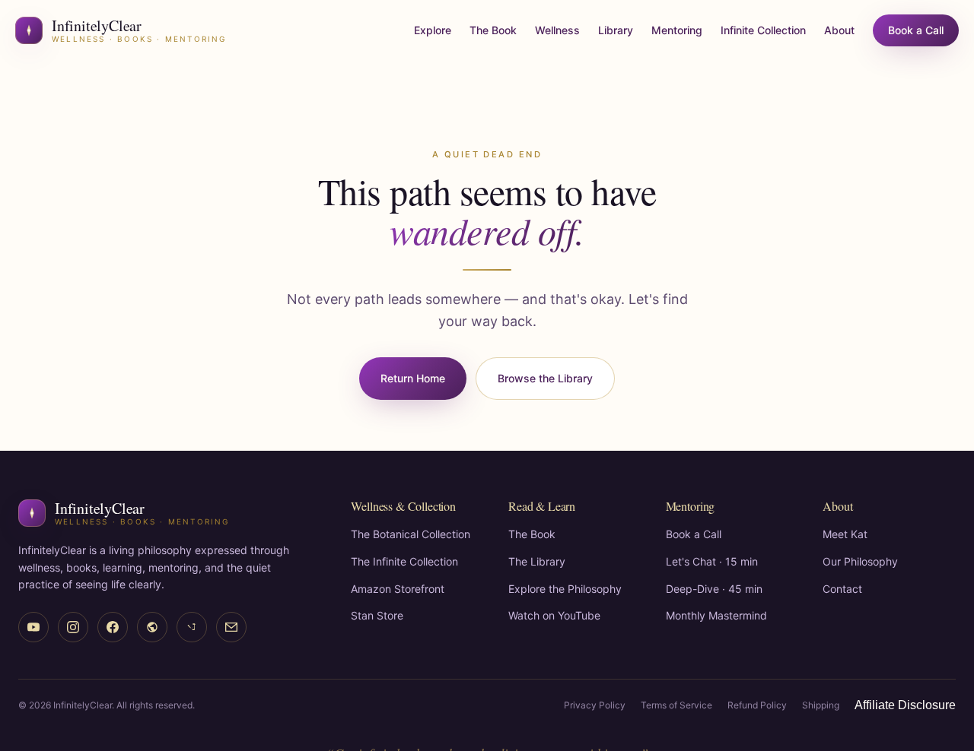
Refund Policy (757, 705)
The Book (493, 30)
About (839, 30)
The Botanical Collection (410, 534)
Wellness (557, 30)
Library (615, 30)
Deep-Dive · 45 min (714, 588)
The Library (536, 561)
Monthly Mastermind (716, 615)
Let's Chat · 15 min (712, 561)
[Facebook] (112, 627)
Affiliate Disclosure (905, 705)
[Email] (231, 627)
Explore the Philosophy (565, 588)
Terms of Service (676, 705)
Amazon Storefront (397, 588)
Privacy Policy (594, 705)
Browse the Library (545, 378)
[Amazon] (152, 627)
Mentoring (676, 30)
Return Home (412, 378)
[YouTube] (33, 627)
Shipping (820, 705)
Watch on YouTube (554, 615)
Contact (842, 588)
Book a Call (916, 30)
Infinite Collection (763, 30)
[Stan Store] (192, 627)
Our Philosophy (860, 561)
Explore (432, 30)
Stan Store (377, 615)
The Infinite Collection (404, 561)
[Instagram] (73, 627)
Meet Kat (845, 534)
